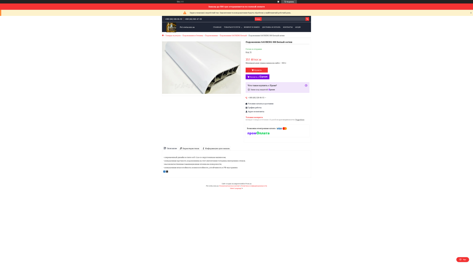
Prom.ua (248, 184)
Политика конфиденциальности (254, 186)
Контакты (288, 27)
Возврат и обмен (252, 27)
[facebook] (164, 172)
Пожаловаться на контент (229, 186)
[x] (167, 172)
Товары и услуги (232, 27)
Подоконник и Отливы (192, 35)
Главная (217, 27)
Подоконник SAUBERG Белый (233, 35)
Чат (464, 260)
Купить (258, 70)
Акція (298, 27)
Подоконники (211, 35)
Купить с (254, 77)
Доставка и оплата (271, 27)
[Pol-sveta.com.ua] (171, 27)
